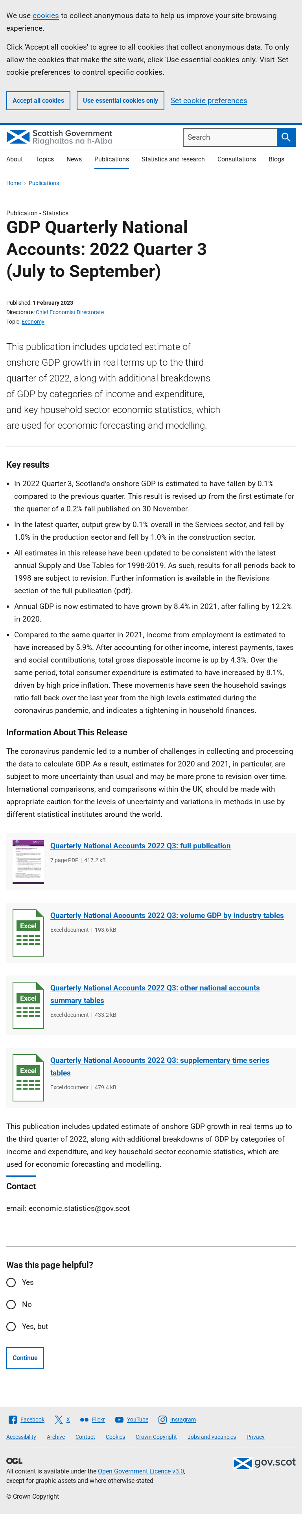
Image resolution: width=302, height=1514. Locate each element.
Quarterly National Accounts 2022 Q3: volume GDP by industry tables (167, 915)
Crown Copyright (156, 1437)
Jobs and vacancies (212, 1437)
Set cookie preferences (209, 100)
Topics (44, 159)
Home (13, 183)
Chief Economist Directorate (70, 312)
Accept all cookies (38, 100)
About (14, 159)
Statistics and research (173, 159)
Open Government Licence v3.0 (141, 1471)
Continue (25, 1358)
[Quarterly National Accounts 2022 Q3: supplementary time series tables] (28, 1077)
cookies (46, 15)
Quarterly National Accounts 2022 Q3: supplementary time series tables (159, 1066)
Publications (111, 159)
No (27, 1304)
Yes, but (35, 1326)
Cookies (115, 1437)
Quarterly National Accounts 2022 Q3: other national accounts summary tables (155, 994)
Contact (85, 1437)
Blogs (276, 159)
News (74, 159)
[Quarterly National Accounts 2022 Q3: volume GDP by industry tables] (28, 933)
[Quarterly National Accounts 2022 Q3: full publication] (28, 862)
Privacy (256, 1437)
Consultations (236, 159)
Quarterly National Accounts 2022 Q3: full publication (140, 845)
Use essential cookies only (120, 100)
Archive (56, 1437)
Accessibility (21, 1437)
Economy (33, 321)
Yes (28, 1282)
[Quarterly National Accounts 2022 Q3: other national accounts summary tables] (28, 1005)
